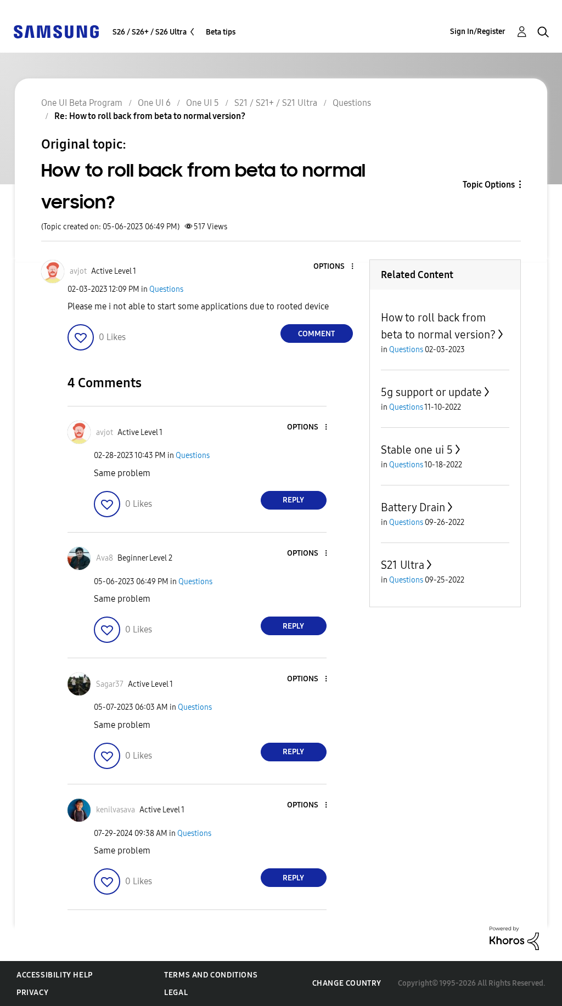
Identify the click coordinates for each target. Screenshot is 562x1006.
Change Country (346, 983)
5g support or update (431, 392)
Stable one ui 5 (417, 449)
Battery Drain (413, 507)
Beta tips (220, 32)
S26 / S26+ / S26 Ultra (150, 32)
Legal (176, 992)
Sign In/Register (477, 31)
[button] (333, 267)
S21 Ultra (402, 565)
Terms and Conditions (210, 975)
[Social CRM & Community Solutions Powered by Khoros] (514, 937)
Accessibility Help (54, 975)
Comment (316, 333)
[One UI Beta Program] (56, 31)
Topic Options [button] (489, 184)
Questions (166, 289)
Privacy (32, 992)
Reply (293, 500)
